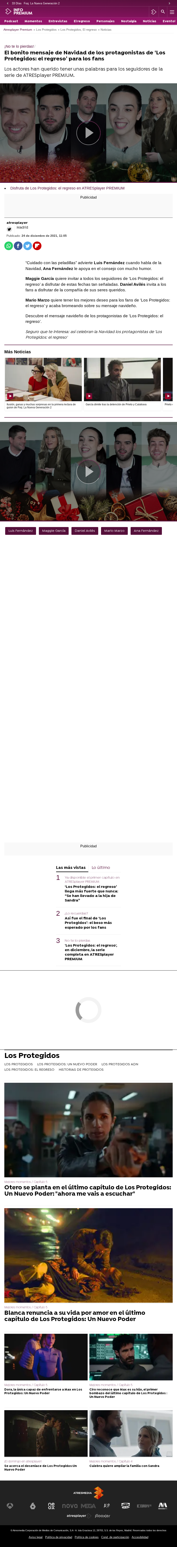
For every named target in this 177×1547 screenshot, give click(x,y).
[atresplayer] (154, 11)
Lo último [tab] (101, 867)
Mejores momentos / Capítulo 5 (25, 1182)
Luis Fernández (20, 531)
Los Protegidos (32, 1056)
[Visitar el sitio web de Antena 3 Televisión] (14, 1506)
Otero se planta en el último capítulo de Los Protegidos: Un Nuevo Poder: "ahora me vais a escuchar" (87, 1191)
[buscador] (163, 11)
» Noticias (104, 29)
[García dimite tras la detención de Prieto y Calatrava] (122, 379)
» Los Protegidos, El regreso (77, 29)
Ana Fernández (146, 531)
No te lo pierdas (77, 941)
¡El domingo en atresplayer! (23, 1461)
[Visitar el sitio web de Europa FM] (144, 1506)
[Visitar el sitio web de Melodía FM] (162, 1506)
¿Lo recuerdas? (76, 913)
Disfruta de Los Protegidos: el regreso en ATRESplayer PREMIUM (67, 188)
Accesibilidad (140, 1537)
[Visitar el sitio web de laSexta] (32, 1506)
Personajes (105, 21)
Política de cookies (87, 1537)
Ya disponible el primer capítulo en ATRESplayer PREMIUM (92, 880)
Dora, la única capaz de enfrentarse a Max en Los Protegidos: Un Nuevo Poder (43, 1391)
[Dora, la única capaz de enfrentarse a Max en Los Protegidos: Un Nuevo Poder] (46, 1357)
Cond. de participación (115, 1537)
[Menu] (171, 12)
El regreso (82, 21)
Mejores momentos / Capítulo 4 (111, 1461)
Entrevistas (58, 21)
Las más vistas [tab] (71, 867)
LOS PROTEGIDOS (18, 1064)
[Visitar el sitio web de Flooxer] (102, 1516)
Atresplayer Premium (17, 29)
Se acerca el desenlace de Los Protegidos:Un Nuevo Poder (40, 1468)
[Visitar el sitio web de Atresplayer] (79, 1516)
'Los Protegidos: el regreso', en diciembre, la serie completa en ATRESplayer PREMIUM (91, 952)
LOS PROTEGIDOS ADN (119, 1064)
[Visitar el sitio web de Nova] (69, 1506)
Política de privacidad (58, 1537)
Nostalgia (128, 21)
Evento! (169, 21)
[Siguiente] (169, 3)
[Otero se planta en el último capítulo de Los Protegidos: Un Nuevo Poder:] (88, 1130)
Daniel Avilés (85, 531)
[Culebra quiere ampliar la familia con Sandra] (131, 1434)
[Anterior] (7, 3)
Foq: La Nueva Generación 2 (42, 3)
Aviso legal (36, 1537)
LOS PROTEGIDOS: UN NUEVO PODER (67, 1064)
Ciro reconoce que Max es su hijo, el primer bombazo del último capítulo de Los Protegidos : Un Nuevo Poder (128, 1393)
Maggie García (53, 531)
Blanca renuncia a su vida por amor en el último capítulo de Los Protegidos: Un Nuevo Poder (74, 1316)
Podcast (11, 21)
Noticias (149, 21)
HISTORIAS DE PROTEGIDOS (81, 1070)
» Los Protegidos (45, 29)
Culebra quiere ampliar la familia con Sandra (124, 1466)
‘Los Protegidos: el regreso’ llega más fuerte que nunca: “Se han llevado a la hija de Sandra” (91, 894)
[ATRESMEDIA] (88, 1493)
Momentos (33, 21)
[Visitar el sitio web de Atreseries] (107, 1506)
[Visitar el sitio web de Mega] (88, 1506)
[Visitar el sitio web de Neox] (51, 1506)
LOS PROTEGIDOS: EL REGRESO (29, 1070)
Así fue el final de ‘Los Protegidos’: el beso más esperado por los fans (88, 923)
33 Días (17, 3)
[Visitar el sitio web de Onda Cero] (125, 1506)
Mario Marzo (114, 531)
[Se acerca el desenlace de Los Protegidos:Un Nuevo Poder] (46, 1434)
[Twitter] (9, 229)
